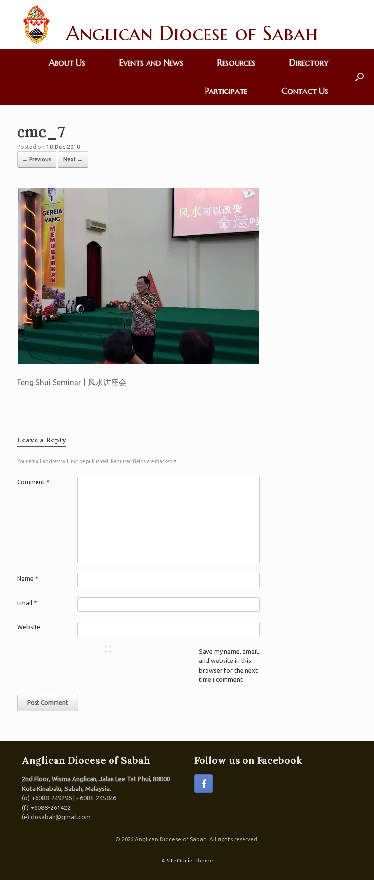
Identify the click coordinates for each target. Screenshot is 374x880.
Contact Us (304, 90)
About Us (67, 62)
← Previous (36, 159)
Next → (73, 159)
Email (27, 602)
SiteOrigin (180, 860)
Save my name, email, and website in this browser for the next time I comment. (229, 665)
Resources (236, 62)
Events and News (151, 62)
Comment (33, 481)
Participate (226, 90)
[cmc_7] (138, 361)
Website (28, 626)
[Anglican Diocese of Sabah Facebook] (203, 783)
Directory (308, 62)
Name (27, 578)
